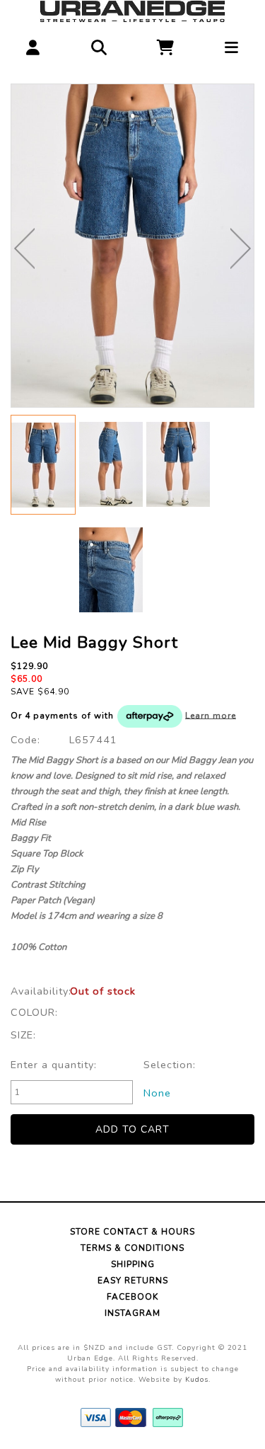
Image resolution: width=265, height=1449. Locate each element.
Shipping (133, 1264)
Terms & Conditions (132, 1248)
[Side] (111, 464)
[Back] (178, 464)
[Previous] (24, 248)
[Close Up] (111, 569)
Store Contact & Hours (132, 1231)
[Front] (43, 465)
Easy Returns (133, 1280)
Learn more (210, 715)
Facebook (132, 1296)
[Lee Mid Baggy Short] (132, 246)
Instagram (132, 1313)
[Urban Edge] (132, 10)
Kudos (196, 1380)
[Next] (240, 248)
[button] (33, 44)
